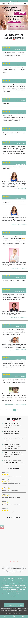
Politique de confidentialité (5, 610)
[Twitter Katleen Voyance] (14, 561)
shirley (8, 494)
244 (18, 410)
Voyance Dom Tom (14, 610)
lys (7, 501)
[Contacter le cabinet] (23, 616)
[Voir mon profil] (5, 616)
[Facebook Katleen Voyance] (10, 561)
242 (10, 410)
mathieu (8, 479)
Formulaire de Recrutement (14, 605)
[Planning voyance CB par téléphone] (14, 17)
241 (6, 410)
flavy (8, 487)
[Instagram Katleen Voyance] (18, 561)
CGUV (26, 608)
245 (22, 410)
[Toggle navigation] (25, 3)
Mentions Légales (21, 608)
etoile (8, 472)
